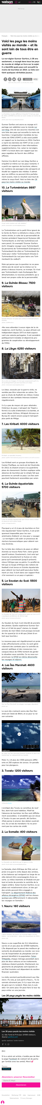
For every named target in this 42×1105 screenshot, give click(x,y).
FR (34, 2)
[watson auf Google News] (35, 79)
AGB (38, 1095)
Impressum (31, 1095)
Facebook (13, 1059)
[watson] (7, 2)
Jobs (24, 1095)
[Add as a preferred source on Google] (27, 79)
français (4, 36)
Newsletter (6, 1095)
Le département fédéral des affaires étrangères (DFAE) (19, 894)
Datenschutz (14, 1098)
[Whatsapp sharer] (8, 1044)
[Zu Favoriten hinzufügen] (19, 79)
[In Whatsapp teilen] (9, 79)
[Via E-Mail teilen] (14, 79)
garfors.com (13, 1037)
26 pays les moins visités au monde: (19, 180)
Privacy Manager (26, 1098)
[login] (2, 1102)
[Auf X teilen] (5, 1044)
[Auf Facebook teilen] (5, 79)
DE (30, 2)
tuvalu (10, 803)
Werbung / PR (16, 1095)
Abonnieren (21, 1085)
